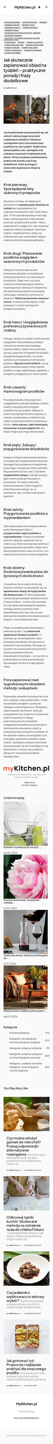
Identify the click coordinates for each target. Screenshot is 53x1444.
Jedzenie (43, 22)
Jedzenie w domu (30, 28)
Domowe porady (29, 22)
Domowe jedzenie (12, 22)
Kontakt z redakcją (29, 785)
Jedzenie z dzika (11, 30)
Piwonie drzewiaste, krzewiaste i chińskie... (22, 901)
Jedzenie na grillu (12, 28)
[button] (5, 7)
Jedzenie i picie (28, 25)
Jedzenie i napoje (12, 25)
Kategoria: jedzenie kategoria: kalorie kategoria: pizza (22, 39)
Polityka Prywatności (26, 1418)
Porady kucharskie (33, 50)
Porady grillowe (29, 48)
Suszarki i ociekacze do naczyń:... (23, 847)
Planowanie (10, 42)
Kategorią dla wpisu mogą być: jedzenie (22, 33)
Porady (21, 42)
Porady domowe (12, 48)
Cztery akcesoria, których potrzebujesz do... (26, 957)
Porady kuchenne (12, 53)
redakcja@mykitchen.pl (36, 1435)
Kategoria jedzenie (13, 36)
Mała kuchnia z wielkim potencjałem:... (26, 1010)
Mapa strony (29, 782)
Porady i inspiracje (13, 50)
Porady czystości (35, 42)
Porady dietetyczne (34, 45)
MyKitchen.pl (24, 7)
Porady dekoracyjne (14, 45)
